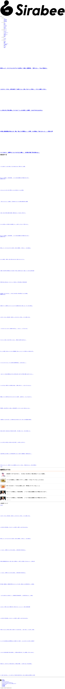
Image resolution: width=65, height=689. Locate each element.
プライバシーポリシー (5, 681)
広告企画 (5, 21)
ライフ (5, 46)
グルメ (5, 38)
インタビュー (6, 32)
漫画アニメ (5, 34)
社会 (4, 23)
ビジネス (5, 25)
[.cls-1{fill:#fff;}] (32, 15)
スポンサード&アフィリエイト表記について (9, 683)
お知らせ (5, 20)
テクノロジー (6, 43)
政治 (4, 24)
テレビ (5, 31)
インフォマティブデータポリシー (7, 682)
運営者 (3, 679)
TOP (4, 18)
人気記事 (5, 19)
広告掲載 (3, 685)
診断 (4, 47)
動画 (4, 36)
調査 (4, 42)
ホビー (5, 35)
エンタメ (5, 30)
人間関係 (5, 44)
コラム (5, 33)
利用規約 (3, 680)
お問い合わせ (4, 684)
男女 (4, 45)
